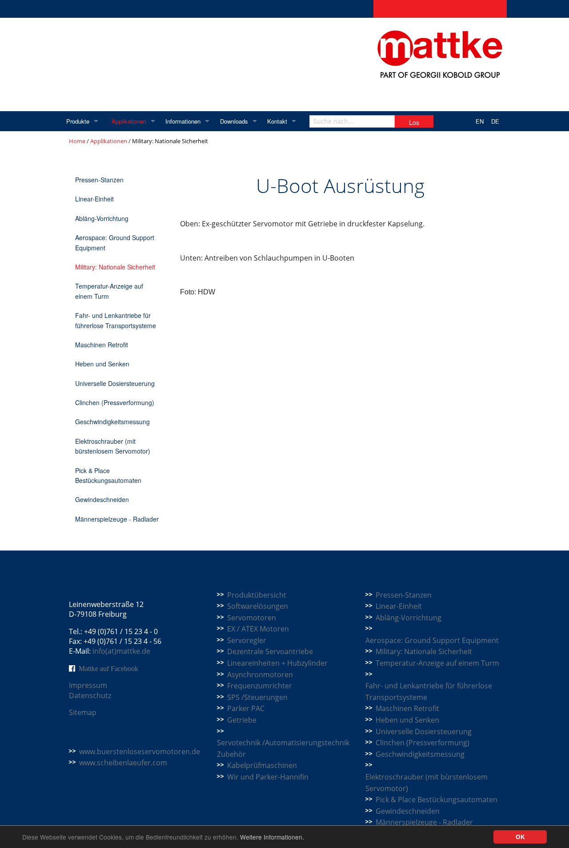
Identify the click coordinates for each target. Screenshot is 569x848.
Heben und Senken (102, 363)
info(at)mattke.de (121, 651)
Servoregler (246, 640)
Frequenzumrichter (259, 686)
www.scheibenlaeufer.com (123, 763)
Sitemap (82, 712)
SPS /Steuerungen (257, 697)
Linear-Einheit (94, 198)
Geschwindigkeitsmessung (112, 421)
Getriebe (241, 720)
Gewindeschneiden (102, 499)
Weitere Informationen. (272, 836)
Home (77, 141)
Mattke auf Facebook (108, 668)
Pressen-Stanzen (99, 179)
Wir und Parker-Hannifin (268, 777)
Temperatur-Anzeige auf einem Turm (109, 290)
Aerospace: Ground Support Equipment (114, 242)
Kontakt (277, 121)
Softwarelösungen (257, 606)
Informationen (182, 121)
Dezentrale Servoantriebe (270, 651)
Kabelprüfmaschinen (262, 765)
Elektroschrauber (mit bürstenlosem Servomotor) (112, 446)
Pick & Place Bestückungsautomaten (108, 475)
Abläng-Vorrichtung (101, 218)
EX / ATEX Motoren (258, 629)
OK (520, 836)
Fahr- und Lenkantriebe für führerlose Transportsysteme (115, 320)
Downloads (234, 121)
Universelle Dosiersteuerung (115, 383)
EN (480, 121)
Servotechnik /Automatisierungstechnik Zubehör (283, 748)
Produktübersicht (256, 595)
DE (495, 121)
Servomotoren (251, 618)
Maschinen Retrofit (101, 344)
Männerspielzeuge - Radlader (117, 518)
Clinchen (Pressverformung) (114, 402)
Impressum (88, 685)
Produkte (77, 121)
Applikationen (129, 121)
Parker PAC (245, 708)
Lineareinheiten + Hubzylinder (277, 663)
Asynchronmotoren (260, 674)
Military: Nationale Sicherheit (115, 266)
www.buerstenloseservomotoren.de (139, 751)
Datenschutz (90, 695)
